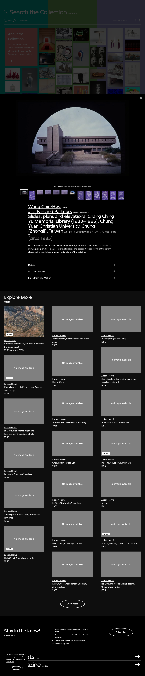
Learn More (10, 662)
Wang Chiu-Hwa (44, 206)
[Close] (141, 98)
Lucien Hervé (10, 384)
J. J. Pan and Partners (50, 211)
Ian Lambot (10, 340)
